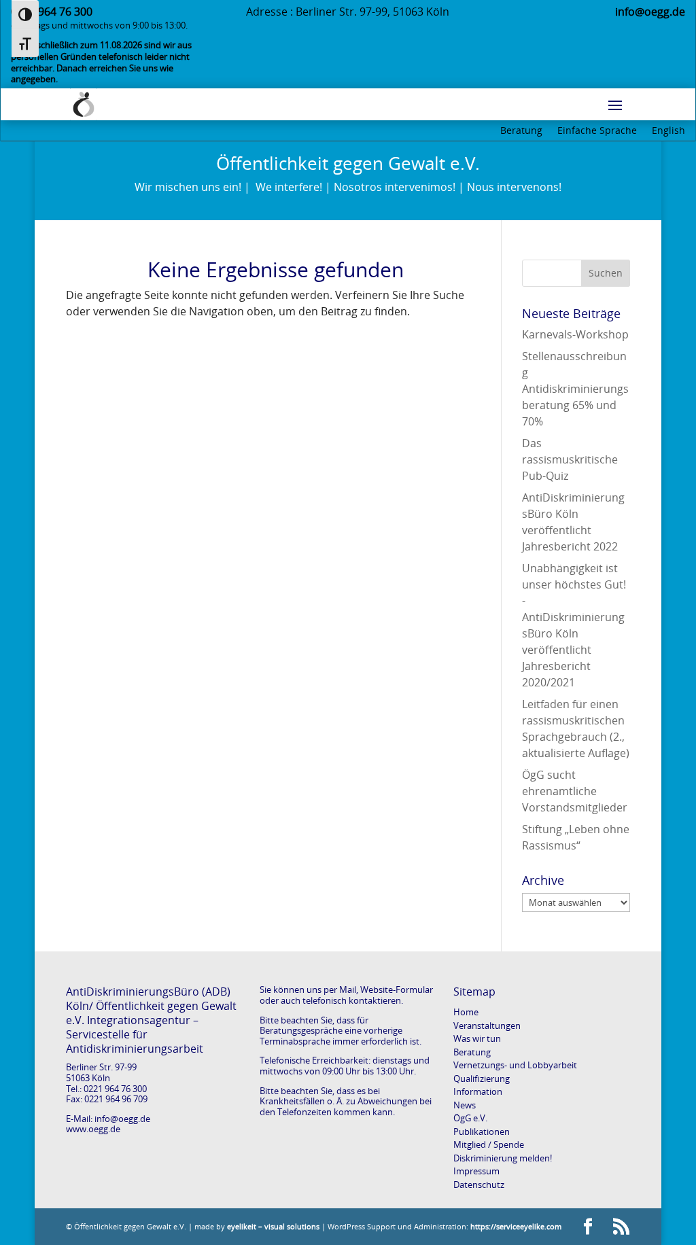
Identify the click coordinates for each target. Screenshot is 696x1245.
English (668, 131)
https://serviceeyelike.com (515, 1226)
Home (465, 1012)
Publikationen (481, 1131)
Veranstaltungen (487, 1025)
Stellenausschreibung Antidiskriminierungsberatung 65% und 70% (575, 389)
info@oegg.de (122, 1118)
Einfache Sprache (597, 131)
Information (477, 1091)
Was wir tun (477, 1038)
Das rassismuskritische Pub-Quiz (570, 459)
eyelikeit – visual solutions (273, 1226)
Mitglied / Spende (488, 1144)
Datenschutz (478, 1184)
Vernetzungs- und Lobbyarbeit (515, 1065)
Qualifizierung (481, 1078)
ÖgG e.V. (470, 1118)
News (464, 1105)
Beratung (521, 131)
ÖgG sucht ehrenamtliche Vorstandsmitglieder (574, 791)
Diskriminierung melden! (502, 1158)
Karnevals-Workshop (575, 334)
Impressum (476, 1171)
